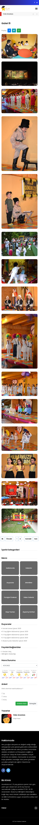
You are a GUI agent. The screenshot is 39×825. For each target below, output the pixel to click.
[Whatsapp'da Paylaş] (19, 30)
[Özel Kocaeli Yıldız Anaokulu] (11, 8)
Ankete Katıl (21, 703)
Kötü (5, 700)
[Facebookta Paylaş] (9, 30)
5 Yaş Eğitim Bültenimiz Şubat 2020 (15, 631)
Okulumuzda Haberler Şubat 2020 (14, 641)
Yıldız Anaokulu (8, 14)
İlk (2, 539)
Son (35, 539)
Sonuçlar (32, 703)
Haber (19, 808)
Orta (5, 696)
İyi (4, 693)
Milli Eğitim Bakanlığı (9, 654)
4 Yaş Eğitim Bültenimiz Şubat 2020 (15, 635)
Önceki (9, 539)
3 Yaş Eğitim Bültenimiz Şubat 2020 (15, 638)
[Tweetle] (14, 30)
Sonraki (28, 539)
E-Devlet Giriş (6, 651)
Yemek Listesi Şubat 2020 (11, 628)
